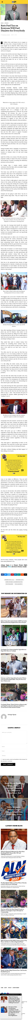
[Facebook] (2, 574)
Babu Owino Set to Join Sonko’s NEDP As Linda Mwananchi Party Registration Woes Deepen (14, 621)
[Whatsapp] (19, 574)
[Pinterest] (12, 574)
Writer (9, 567)
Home (2, 987)
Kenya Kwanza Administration (14, 582)
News (2, 23)
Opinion (6, 23)
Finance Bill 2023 (9, 579)
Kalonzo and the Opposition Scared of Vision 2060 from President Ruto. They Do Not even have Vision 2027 (13, 679)
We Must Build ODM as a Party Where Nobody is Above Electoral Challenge (14, 883)
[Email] (25, 574)
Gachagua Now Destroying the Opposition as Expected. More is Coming (13, 650)
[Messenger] (5, 574)
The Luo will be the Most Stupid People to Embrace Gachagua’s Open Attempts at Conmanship (12, 910)
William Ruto (18, 584)
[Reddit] (22, 574)
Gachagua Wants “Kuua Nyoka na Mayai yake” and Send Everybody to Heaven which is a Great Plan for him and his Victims (14, 706)
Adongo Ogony (12, 714)
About (5, 987)
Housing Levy (19, 579)
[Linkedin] (15, 574)
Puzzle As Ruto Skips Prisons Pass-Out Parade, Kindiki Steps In (14, 971)
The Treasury (9, 584)
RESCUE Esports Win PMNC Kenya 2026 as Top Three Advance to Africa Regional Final (14, 941)
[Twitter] (9, 574)
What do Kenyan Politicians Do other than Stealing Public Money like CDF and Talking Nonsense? (14, 1000)
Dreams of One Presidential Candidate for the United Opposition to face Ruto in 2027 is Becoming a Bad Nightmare (14, 1011)
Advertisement (16, 987)
